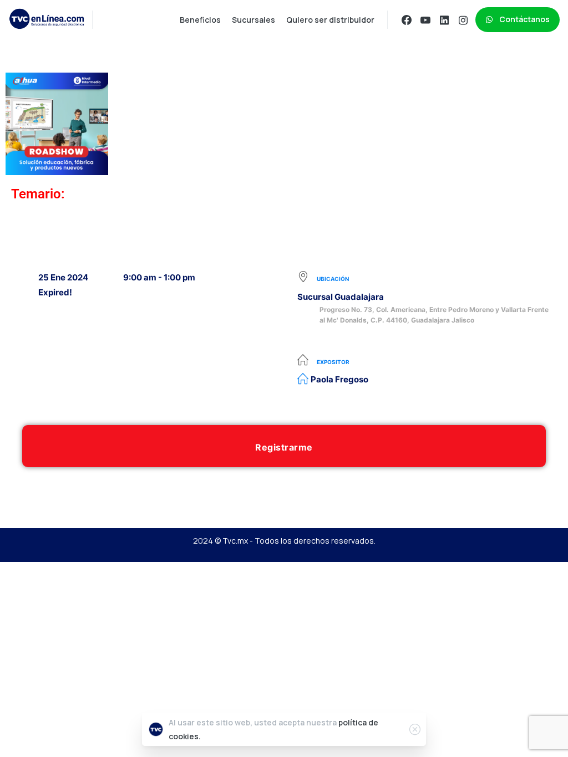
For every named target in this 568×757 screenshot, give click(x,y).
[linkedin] (444, 20)
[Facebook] (406, 20)
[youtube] (425, 20)
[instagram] (463, 20)
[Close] (414, 729)
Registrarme (284, 447)
